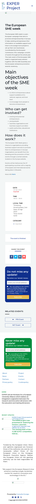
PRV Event (20, 319)
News (4, 376)
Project (21, 373)
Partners (5, 379)
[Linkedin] (20, 257)
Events (21, 376)
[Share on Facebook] (11, 257)
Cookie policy (23, 382)
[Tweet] (16, 257)
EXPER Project (13, 5)
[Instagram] (15, 497)
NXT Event (16, 325)
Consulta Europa (22, 494)
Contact (21, 379)
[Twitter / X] (21, 497)
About (4, 373)
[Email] (24, 257)
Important (18, 224)
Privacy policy (7, 382)
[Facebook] (13, 497)
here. (21, 293)
